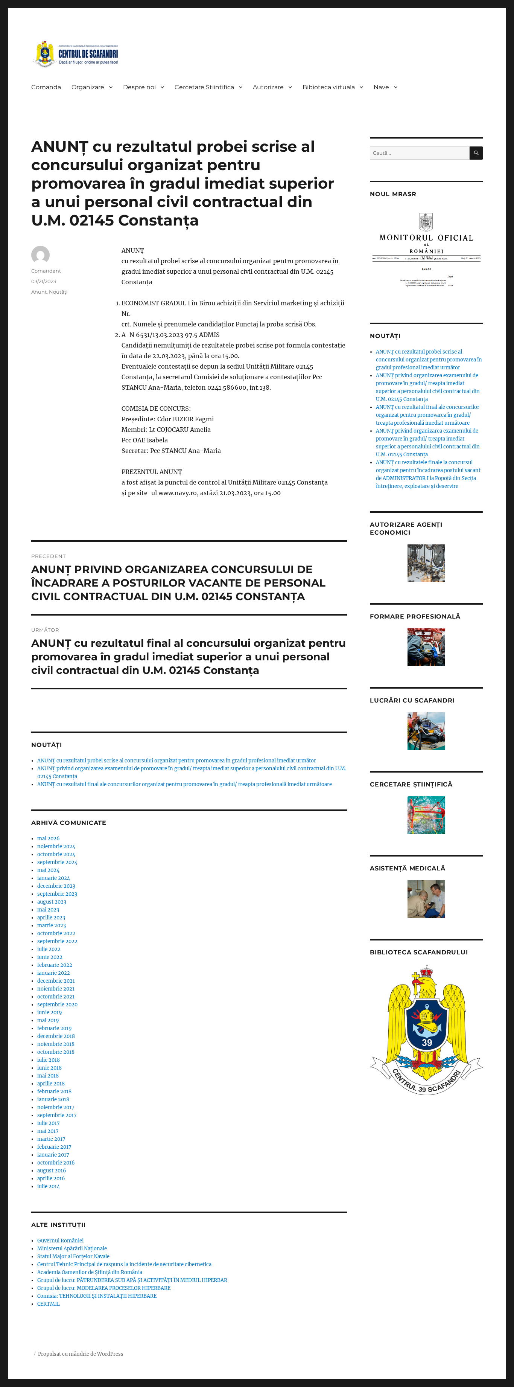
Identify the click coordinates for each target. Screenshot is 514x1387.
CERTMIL (48, 1304)
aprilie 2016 (51, 1178)
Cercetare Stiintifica (204, 87)
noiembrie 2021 (56, 989)
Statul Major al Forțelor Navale (73, 1256)
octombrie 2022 (56, 933)
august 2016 (51, 1171)
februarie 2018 (54, 1091)
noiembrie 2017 (56, 1107)
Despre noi (139, 87)
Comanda (46, 87)
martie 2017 (51, 1139)
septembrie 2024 (57, 862)
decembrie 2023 (56, 886)
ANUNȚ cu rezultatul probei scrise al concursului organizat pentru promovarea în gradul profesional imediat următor (176, 761)
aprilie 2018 (51, 1084)
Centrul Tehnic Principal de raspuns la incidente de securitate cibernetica (124, 1264)
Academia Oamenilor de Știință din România (89, 1272)
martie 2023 (51, 925)
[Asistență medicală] (426, 899)
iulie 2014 (48, 1186)
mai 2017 (48, 1131)
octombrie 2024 (56, 854)
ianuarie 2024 (53, 878)
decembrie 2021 (56, 981)
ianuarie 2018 (53, 1099)
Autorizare (268, 87)
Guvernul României (60, 1241)
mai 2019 (48, 1020)
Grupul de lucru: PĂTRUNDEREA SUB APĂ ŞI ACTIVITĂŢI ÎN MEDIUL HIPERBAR (132, 1280)
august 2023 (51, 902)
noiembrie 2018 (56, 1044)
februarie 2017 (54, 1147)
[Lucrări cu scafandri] (426, 731)
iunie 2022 (49, 957)
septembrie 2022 (57, 941)
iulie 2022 (49, 949)
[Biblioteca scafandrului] (426, 1030)
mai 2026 (48, 838)
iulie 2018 (48, 1060)
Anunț (39, 292)
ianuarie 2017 (53, 1155)
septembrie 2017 (57, 1115)
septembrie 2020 (57, 1004)
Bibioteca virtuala (329, 87)
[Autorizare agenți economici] (426, 563)
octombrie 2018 (56, 1052)
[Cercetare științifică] (426, 815)
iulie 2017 (48, 1123)
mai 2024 (48, 870)
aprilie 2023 (51, 918)
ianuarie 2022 (53, 973)
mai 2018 (48, 1076)
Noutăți (58, 292)
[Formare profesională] (426, 647)
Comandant (46, 271)
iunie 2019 (49, 1012)
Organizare (87, 87)
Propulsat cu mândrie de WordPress (80, 1354)
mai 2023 (48, 910)
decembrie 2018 (56, 1036)
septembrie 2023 (57, 894)
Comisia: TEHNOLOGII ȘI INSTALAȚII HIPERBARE (97, 1296)
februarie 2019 (54, 1028)
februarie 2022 (54, 965)
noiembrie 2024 (56, 846)
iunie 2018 (49, 1068)
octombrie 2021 (56, 997)
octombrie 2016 (56, 1163)
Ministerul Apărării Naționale (72, 1248)
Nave (381, 87)
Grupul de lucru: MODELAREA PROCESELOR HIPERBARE (103, 1288)
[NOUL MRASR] (426, 253)
